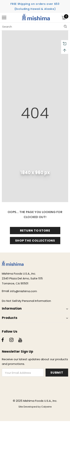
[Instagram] (11, 340)
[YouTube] (20, 340)
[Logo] (36, 18)
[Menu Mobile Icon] (4, 17)
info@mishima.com (23, 291)
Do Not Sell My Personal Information (26, 301)
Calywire (46, 406)
